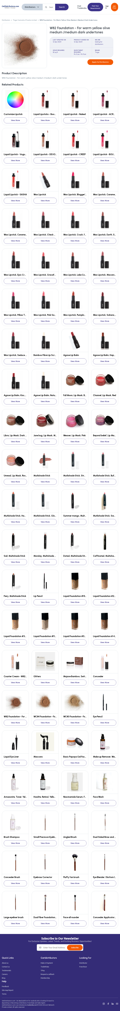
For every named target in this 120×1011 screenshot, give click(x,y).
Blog (3, 978)
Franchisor (83, 967)
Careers (5, 974)
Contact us (6, 967)
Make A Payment (47, 963)
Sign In (107, 7)
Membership (45, 978)
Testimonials (6, 970)
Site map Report (7, 990)
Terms (4, 994)
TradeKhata (45, 967)
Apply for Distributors (100, 62)
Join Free (114, 7)
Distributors (30, 7)
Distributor (83, 963)
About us (5, 963)
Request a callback (47, 974)
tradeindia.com (32, 1005)
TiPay (43, 970)
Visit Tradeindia (81, 7)
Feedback (5, 986)
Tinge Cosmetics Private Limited (25, 20)
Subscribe (75, 948)
